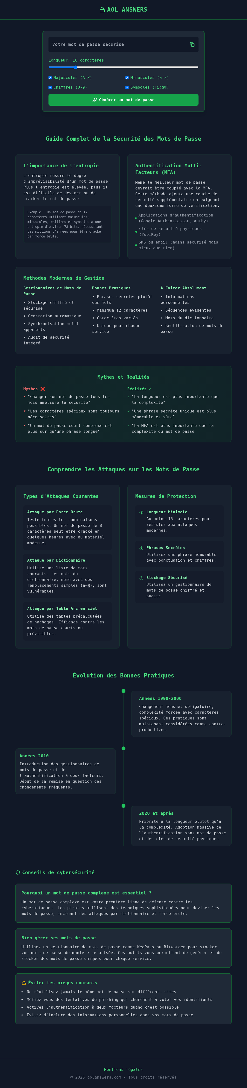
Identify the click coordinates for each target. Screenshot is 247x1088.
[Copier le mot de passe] (192, 44)
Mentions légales (123, 1069)
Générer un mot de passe (127, 100)
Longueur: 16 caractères (76, 60)
